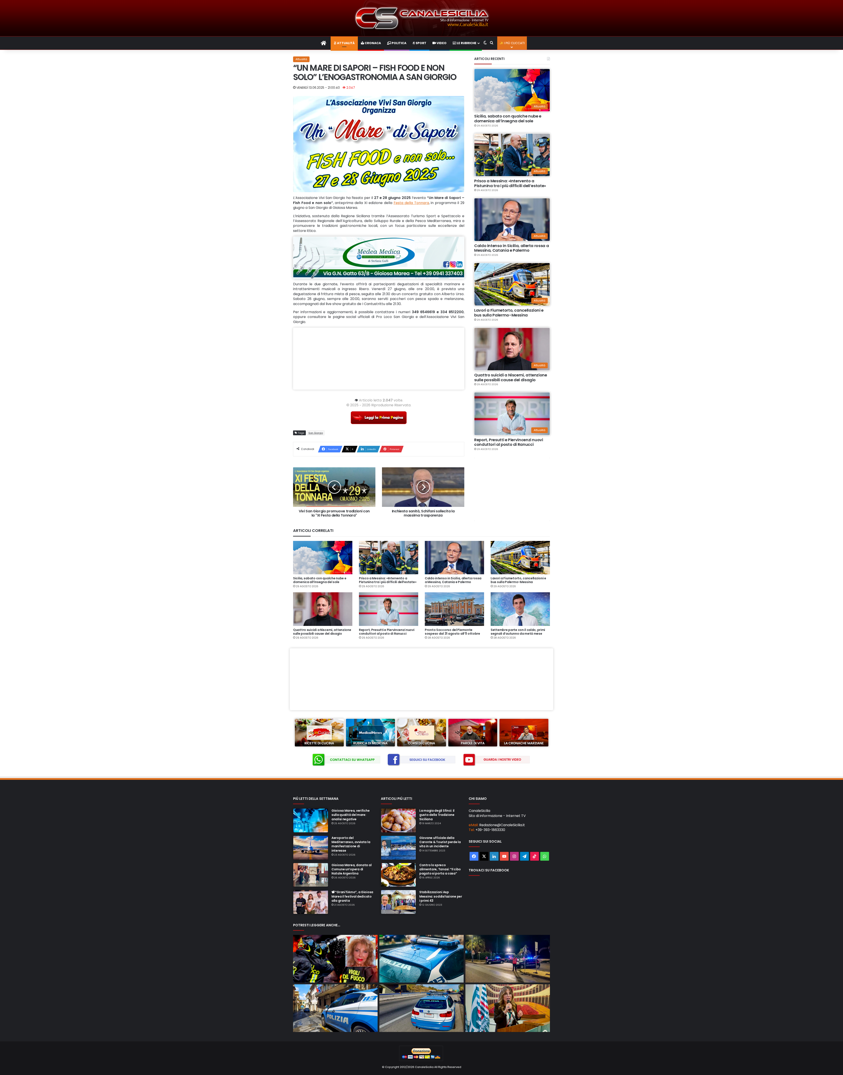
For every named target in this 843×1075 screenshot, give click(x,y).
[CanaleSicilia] (421, 18)
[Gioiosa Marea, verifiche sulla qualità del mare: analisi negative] (310, 820)
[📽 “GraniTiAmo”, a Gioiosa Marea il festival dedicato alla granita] (310, 902)
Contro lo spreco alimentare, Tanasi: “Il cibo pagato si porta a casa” (440, 869)
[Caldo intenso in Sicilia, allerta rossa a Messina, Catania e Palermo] (454, 557)
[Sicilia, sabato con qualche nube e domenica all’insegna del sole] (322, 557)
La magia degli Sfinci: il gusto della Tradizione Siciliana (436, 814)
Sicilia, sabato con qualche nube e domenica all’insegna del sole (507, 118)
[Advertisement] (378, 358)
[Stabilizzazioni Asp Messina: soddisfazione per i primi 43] (398, 902)
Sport (420, 43)
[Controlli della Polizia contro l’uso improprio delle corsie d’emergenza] (421, 1008)
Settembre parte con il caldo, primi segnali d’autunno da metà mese (518, 632)
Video (441, 43)
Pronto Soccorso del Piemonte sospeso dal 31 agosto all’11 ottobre (452, 632)
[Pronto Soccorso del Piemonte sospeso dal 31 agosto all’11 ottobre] (454, 609)
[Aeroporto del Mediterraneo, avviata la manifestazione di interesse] (310, 848)
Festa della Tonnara (411, 202)
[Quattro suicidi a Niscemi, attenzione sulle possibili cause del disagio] (322, 609)
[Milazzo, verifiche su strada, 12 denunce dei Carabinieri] (507, 959)
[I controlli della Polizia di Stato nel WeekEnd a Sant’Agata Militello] (335, 1008)
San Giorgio (315, 433)
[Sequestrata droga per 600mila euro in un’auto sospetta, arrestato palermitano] (421, 959)
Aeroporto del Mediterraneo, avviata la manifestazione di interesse (350, 844)
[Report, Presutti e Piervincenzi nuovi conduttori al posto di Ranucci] (388, 609)
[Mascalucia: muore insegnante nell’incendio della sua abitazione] (335, 959)
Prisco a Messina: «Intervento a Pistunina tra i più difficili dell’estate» (510, 183)
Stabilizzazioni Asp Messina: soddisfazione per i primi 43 (440, 896)
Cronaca (372, 43)
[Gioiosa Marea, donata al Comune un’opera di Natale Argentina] (310, 875)
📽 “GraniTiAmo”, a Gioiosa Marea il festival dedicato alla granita (352, 896)
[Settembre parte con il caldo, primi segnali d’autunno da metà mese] (520, 609)
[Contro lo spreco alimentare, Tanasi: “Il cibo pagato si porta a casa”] (398, 875)
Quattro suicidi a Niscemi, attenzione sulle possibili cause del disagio (510, 377)
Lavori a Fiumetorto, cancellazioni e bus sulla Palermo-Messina (509, 312)
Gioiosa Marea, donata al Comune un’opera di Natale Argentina (351, 869)
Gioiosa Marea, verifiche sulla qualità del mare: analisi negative (350, 814)
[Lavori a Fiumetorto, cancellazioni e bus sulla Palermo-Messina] (520, 557)
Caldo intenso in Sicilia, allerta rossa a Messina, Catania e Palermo (511, 248)
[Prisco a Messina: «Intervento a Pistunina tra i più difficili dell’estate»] (388, 557)
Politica (398, 43)
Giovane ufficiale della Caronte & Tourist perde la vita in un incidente (440, 842)
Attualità (345, 43)
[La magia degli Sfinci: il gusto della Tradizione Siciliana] (398, 820)
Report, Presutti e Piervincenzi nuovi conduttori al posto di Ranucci (508, 442)
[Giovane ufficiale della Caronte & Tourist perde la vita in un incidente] (398, 848)
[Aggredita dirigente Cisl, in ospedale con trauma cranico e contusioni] (507, 1008)
